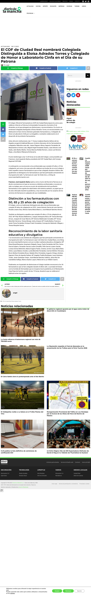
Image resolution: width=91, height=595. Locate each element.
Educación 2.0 (59, 473)
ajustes (8, 593)
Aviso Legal (54, 483)
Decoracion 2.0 (5, 473)
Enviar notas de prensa (55, 1)
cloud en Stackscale (23, 487)
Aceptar (58, 592)
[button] (34, 13)
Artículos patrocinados (52, 462)
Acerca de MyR (86, 462)
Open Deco (4, 475)
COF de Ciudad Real (6, 301)
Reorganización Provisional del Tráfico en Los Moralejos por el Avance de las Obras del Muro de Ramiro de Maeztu (67, 413)
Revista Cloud (23, 475)
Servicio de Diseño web (67, 462)
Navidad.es (58, 475)
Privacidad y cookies (84, 483)
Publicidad (65, 1)
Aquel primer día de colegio (71, 120)
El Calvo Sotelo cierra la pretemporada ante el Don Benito (22, 376)
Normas (71, 1)
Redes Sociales (23, 473)
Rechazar (68, 592)
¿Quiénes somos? (44, 1)
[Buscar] (88, 75)
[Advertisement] (45, 30)
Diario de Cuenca (78, 475)
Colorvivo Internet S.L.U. (18, 482)
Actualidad (5, 46)
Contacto (77, 1)
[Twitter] (86, 1)
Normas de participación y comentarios (68, 483)
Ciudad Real (77, 473)
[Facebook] (83, 1)
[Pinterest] (88, 1)
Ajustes (79, 592)
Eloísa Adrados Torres (16, 301)
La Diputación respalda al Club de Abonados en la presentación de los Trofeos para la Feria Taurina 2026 (67, 347)
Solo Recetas (40, 473)
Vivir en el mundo (42, 475)
